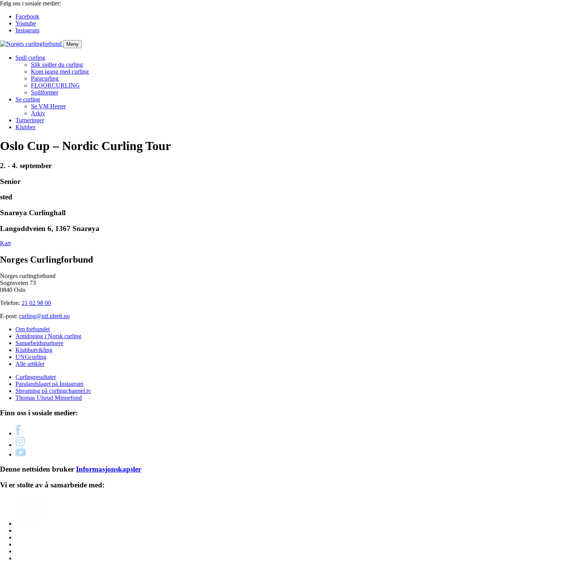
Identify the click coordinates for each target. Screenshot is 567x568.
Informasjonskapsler (108, 469)
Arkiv (38, 113)
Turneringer (29, 120)
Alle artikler (29, 364)
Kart (5, 243)
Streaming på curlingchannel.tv (53, 391)
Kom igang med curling (60, 71)
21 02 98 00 (36, 303)
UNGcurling (30, 357)
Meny (72, 44)
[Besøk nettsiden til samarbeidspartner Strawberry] (29, 523)
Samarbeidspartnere (39, 343)
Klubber (25, 127)
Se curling (27, 99)
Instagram (27, 30)
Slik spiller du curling (57, 64)
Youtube (25, 23)
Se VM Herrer (48, 106)
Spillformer (44, 92)
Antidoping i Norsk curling (48, 336)
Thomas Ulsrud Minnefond (48, 397)
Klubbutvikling (33, 350)
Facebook (27, 16)
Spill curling (30, 57)
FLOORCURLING (55, 85)
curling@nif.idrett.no (44, 316)
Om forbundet (32, 329)
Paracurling (45, 78)
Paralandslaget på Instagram (49, 384)
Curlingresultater (35, 377)
